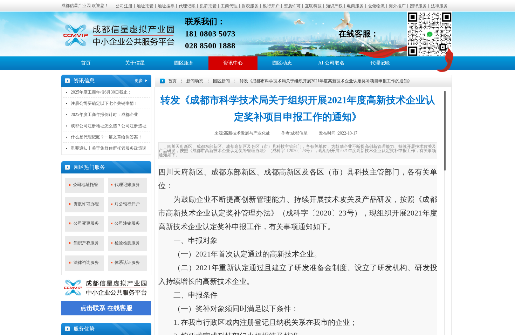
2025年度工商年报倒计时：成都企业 (104, 114)
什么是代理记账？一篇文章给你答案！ (106, 137)
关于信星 (135, 63)
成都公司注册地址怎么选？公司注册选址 (108, 125)
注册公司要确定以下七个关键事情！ (104, 103)
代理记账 (380, 63)
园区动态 (282, 63)
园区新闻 (221, 80)
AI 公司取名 (331, 63)
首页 (86, 63)
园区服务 (184, 63)
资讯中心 (233, 63)
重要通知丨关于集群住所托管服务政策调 (108, 148)
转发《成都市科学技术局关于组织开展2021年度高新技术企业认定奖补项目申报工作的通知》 (326, 80)
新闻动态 (194, 80)
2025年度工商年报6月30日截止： (101, 92)
